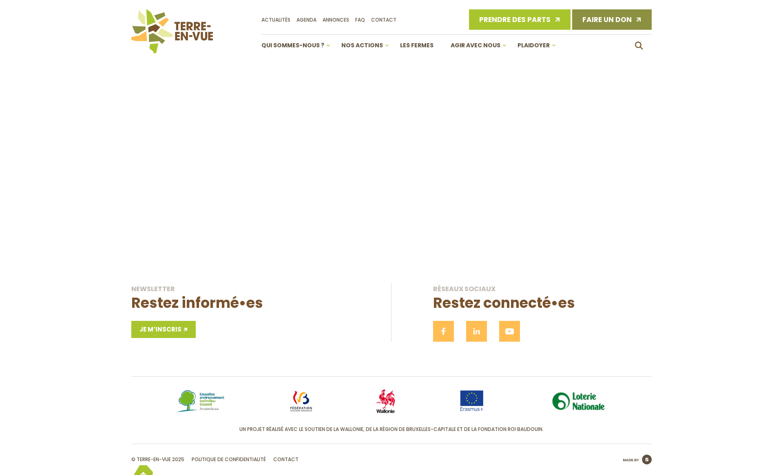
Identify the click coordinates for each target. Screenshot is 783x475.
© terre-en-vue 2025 (157, 459)
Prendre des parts (515, 19)
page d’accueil (391, 231)
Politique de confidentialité (229, 459)
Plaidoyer (534, 45)
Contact (383, 19)
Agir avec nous (475, 45)
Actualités (275, 19)
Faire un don (607, 19)
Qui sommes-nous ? (292, 45)
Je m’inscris (160, 329)
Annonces (336, 19)
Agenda (306, 19)
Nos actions (362, 45)
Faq (360, 19)
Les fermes (417, 45)
